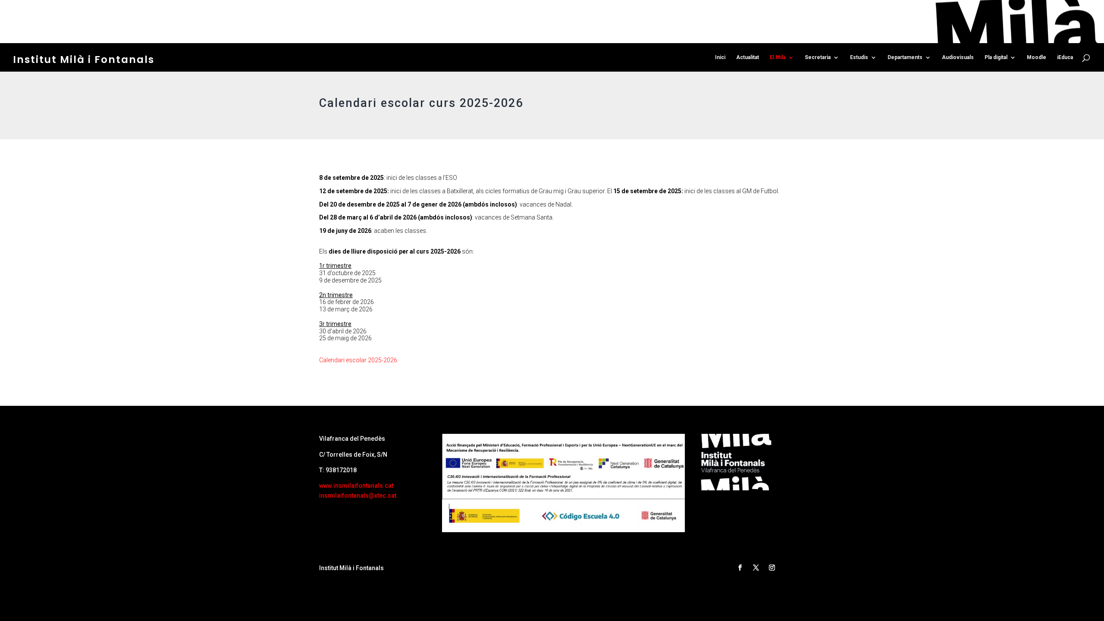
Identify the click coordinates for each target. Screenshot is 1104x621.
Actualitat (747, 57)
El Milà (777, 57)
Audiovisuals (958, 57)
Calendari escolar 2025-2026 (358, 360)
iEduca (1065, 57)
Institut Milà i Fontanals (83, 59)
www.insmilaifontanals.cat (356, 485)
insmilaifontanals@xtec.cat (357, 495)
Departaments (905, 57)
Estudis (859, 57)
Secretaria (818, 57)
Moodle (1036, 57)
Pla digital (996, 57)
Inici (720, 57)
